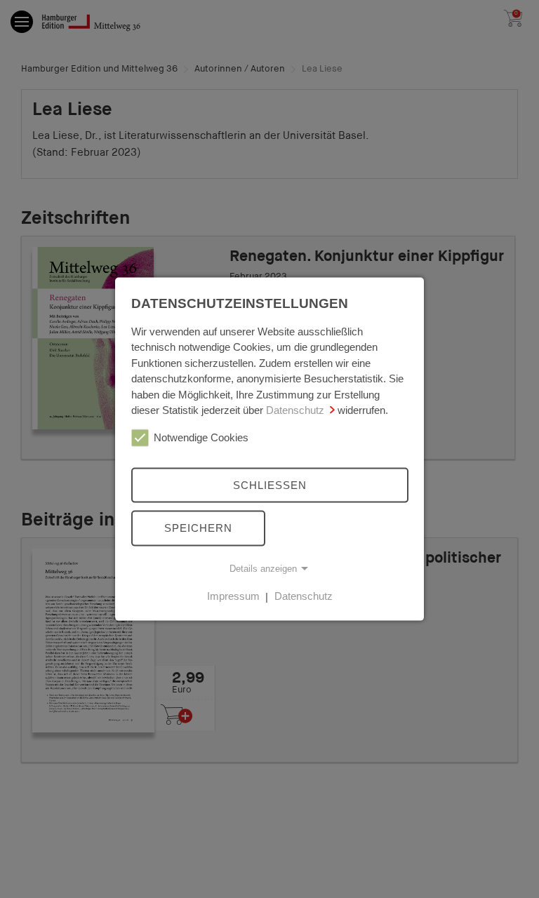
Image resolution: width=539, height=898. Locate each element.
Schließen (270, 484)
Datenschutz (295, 410)
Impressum (233, 596)
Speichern (198, 528)
